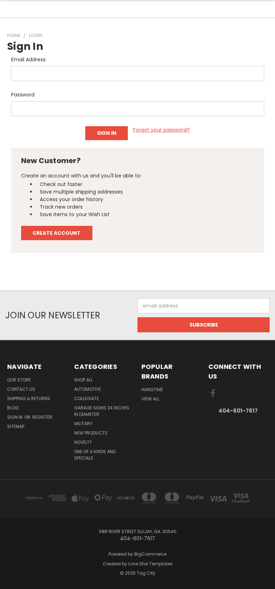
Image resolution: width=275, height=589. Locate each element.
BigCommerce (150, 554)
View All (150, 399)
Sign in (15, 417)
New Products (90, 433)
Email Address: (29, 59)
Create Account (57, 233)
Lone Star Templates (150, 564)
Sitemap (15, 426)
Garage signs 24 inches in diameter (101, 411)
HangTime (152, 389)
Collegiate (86, 398)
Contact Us (21, 389)
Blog (13, 408)
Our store (19, 380)
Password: (23, 94)
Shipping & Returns (28, 398)
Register (42, 417)
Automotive (87, 389)
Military (83, 424)
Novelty (83, 442)
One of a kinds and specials (95, 454)
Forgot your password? (161, 129)
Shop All (83, 380)
